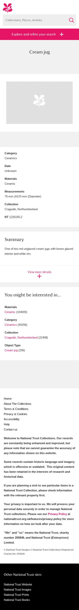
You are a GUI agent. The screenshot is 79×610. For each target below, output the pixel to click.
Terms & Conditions (16, 408)
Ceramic (10, 312)
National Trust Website (18, 584)
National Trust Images (17, 589)
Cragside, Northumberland (21, 337)
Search (71, 18)
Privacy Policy (57, 514)
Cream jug (11, 350)
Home (8, 398)
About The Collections (17, 403)
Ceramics (11, 324)
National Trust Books (17, 599)
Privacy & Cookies (15, 414)
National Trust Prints (16, 594)
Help (7, 424)
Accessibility (12, 419)
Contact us (10, 429)
